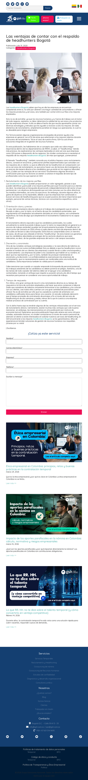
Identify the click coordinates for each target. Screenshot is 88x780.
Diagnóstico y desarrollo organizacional (44, 679)
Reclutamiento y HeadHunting (44, 662)
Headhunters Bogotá (25, 48)
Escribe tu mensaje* (14, 377)
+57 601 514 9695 (47, 730)
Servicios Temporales (44, 658)
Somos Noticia (44, 701)
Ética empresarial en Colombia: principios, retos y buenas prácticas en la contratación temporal (40, 468)
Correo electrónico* (14, 348)
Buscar (47, 8)
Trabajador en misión (44, 709)
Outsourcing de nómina (44, 666)
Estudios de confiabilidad (44, 675)
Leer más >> (11, 483)
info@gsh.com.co (37, 727)
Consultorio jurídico (44, 683)
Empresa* (10, 357)
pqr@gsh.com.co (53, 727)
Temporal (31, 752)
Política (44, 767)
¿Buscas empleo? (46, 19)
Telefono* (10, 367)
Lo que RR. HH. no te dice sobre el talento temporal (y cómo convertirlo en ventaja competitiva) (42, 611)
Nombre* (10, 338)
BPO (58, 752)
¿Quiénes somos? (44, 693)
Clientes (44, 705)
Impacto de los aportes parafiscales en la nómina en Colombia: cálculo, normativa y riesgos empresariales (43, 540)
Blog (44, 697)
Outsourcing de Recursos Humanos (44, 670)
